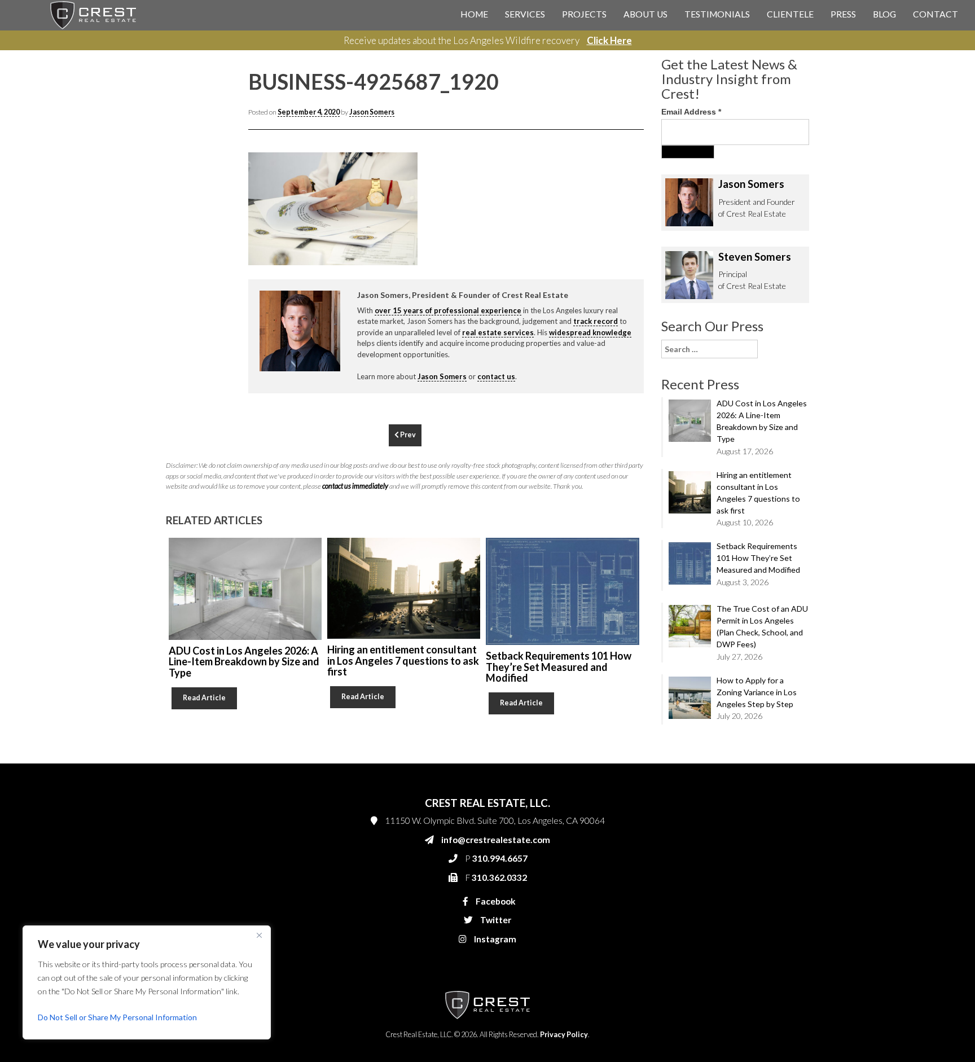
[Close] (259, 935)
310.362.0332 (615, 266)
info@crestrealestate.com (635, 221)
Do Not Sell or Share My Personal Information (117, 1017)
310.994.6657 (616, 244)
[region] (147, 982)
